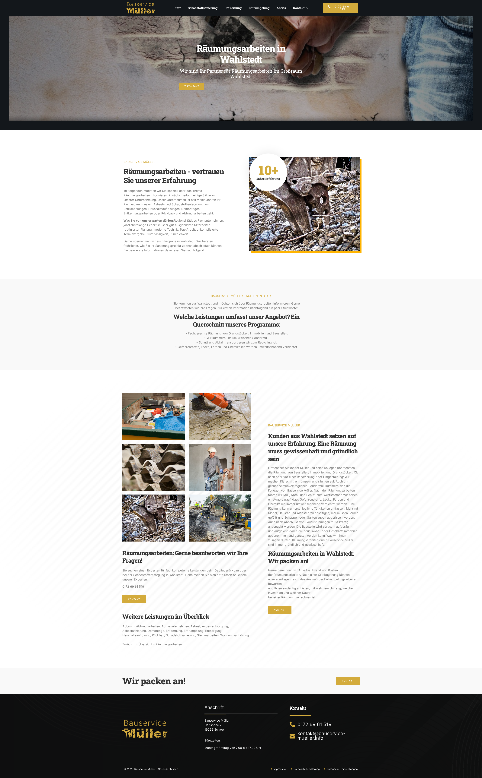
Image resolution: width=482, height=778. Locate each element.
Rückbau (158, 635)
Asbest (195, 626)
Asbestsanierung (134, 631)
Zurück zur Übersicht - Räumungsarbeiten (152, 644)
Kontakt (299, 8)
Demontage (156, 631)
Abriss (281, 8)
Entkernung (233, 8)
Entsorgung (213, 631)
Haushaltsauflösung (136, 635)
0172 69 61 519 (133, 586)
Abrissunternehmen (175, 626)
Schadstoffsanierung (202, 8)
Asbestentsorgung (215, 626)
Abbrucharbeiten (148, 626)
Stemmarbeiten (208, 635)
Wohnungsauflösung (234, 635)
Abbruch (128, 626)
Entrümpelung (259, 8)
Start (177, 8)
